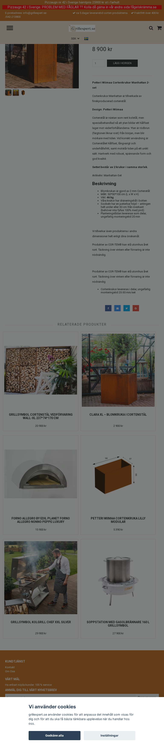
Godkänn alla (54, 735)
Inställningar (110, 735)
